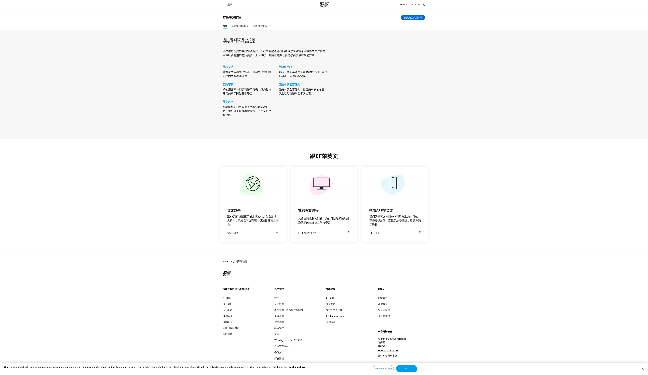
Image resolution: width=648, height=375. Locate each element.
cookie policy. (297, 367)
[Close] (642, 368)
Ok (406, 368)
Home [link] (226, 261)
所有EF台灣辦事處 (387, 355)
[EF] (324, 4)
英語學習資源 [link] (240, 261)
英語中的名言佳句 (289, 84)
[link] (232, 18)
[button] (228, 4)
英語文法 (228, 66)
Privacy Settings (383, 368)
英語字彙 (228, 84)
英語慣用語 (285, 66)
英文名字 (228, 101)
